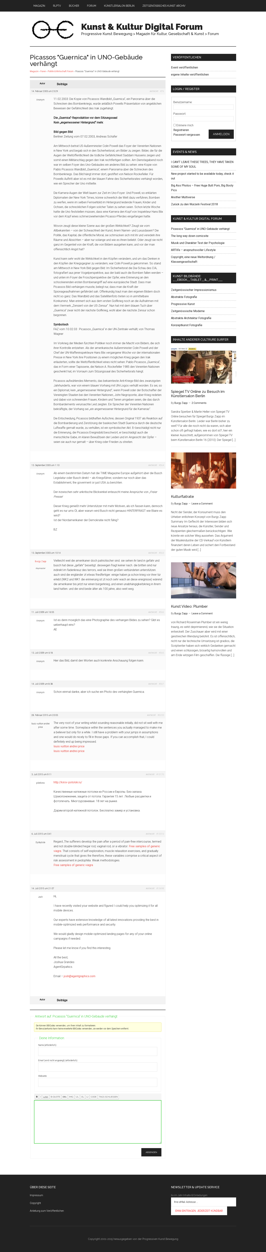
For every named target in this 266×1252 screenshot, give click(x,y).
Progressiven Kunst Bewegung (160, 1239)
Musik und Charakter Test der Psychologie (198, 243)
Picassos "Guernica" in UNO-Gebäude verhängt (200, 229)
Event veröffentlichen (184, 67)
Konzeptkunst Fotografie (186, 325)
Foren (43, 71)
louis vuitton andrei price (69, 746)
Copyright (35, 1203)
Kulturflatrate (182, 496)
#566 (161, 612)
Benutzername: (182, 102)
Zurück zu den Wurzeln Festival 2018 (194, 204)
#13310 (160, 834)
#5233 (161, 715)
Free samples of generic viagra (73, 865)
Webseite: (42, 1076)
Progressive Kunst (183, 304)
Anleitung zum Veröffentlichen (47, 1210)
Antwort (154, 91)
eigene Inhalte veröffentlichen (190, 74)
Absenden (151, 1152)
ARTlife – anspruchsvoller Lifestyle (193, 250)
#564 (161, 465)
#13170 (160, 774)
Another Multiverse (183, 197)
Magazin (34, 71)
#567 (161, 684)
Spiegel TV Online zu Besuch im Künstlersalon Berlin (198, 393)
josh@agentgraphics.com (79, 976)
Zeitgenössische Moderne (188, 311)
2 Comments (199, 402)
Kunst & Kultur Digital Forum (142, 27)
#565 (161, 653)
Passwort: (179, 113)
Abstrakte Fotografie (184, 297)
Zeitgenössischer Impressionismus (193, 290)
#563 (161, 553)
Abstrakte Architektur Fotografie (191, 318)
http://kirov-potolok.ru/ (68, 782)
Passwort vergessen (186, 134)
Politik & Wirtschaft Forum (60, 71)
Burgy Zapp (40, 561)
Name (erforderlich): (47, 1045)
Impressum (36, 1195)
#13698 (160, 888)
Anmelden (221, 134)
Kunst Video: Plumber (189, 606)
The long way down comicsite (189, 236)
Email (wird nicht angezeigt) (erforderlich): (58, 1060)
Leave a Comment (202, 503)
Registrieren (181, 130)
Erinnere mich (184, 125)
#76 (162, 91)
